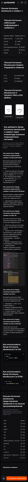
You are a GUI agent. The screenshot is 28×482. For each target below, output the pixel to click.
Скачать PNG (8, 116)
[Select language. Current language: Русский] (22, 2)
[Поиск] (18, 2)
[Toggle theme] (25, 2)
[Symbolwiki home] (9, 2)
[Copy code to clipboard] (23, 354)
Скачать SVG (19, 117)
